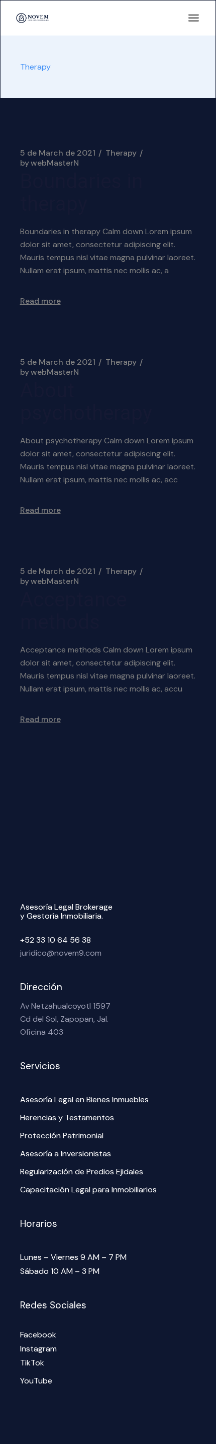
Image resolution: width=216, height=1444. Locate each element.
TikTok (32, 1362)
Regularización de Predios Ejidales (81, 1171)
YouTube (36, 1380)
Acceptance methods (73, 611)
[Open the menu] (193, 18)
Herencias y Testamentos (67, 1117)
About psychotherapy (86, 402)
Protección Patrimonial (61, 1135)
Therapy (121, 153)
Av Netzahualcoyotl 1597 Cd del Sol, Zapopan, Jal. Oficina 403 (65, 1019)
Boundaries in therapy (81, 193)
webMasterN (49, 163)
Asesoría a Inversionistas (65, 1153)
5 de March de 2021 (57, 153)
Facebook (38, 1334)
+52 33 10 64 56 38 (55, 940)
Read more (40, 301)
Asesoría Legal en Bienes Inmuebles (84, 1099)
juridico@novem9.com (60, 953)
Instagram (38, 1348)
